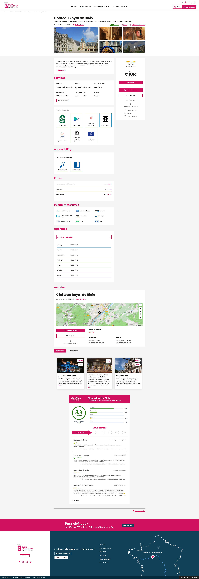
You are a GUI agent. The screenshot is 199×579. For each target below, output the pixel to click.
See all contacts (130, 100)
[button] (192, 2)
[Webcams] (182, 2)
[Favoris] (189, 2)
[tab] (82, 237)
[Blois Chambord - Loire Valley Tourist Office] (10, 4)
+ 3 (133, 47)
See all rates (130, 79)
